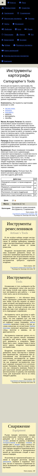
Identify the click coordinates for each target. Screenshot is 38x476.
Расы (24, 3)
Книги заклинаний (11, 50)
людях (17, 445)
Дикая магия (9, 40)
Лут (32, 35)
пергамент (9, 112)
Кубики (7, 45)
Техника (31, 19)
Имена (22, 35)
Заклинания (9, 13)
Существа (26, 8)
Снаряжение (25, 13)
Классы (13, 3)
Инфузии (8, 29)
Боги (19, 29)
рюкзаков (7, 462)
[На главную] (3, 2)
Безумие (23, 40)
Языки (29, 29)
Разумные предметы (24, 45)
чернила (8, 110)
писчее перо (10, 108)
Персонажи (8, 35)
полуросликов (9, 443)
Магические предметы (13, 19)
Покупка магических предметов (16, 56)
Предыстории (10, 8)
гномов (29, 443)
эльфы (6, 441)
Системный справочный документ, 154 (25, 213)
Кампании (8, 61)
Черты (6, 24)
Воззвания (19, 24)
